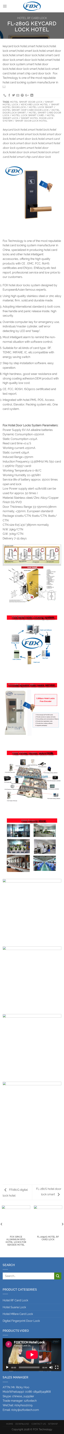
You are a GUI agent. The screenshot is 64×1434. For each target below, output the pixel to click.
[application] (32, 1354)
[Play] (7, 1367)
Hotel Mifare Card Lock (18, 1314)
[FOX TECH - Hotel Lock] (32, 6)
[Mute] (51, 1367)
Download (22, 1424)
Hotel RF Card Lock (32, 18)
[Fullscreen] (56, 1367)
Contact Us (38, 1424)
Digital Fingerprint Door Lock (21, 1321)
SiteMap (53, 1424)
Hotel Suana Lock (14, 1307)
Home (9, 1424)
